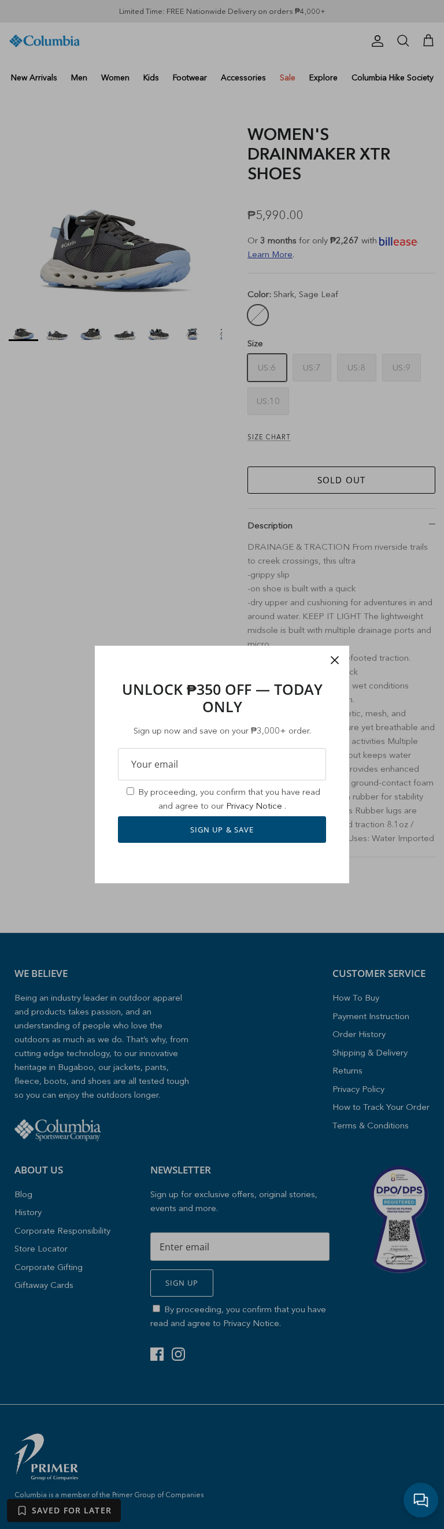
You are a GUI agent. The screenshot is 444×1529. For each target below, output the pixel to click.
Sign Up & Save (222, 829)
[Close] (334, 660)
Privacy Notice (255, 805)
